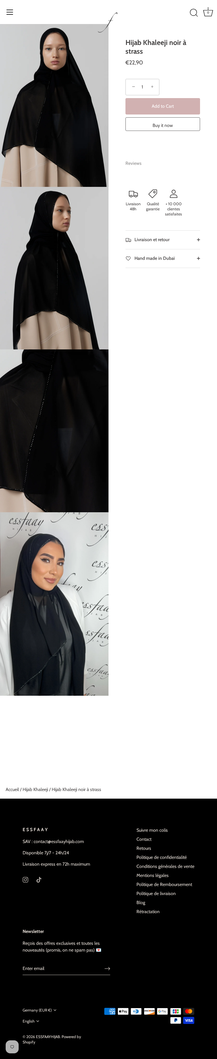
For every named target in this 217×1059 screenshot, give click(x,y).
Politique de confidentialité (161, 857)
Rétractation (148, 911)
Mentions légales (152, 875)
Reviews (133, 163)
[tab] (136, 163)
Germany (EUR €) (37, 1010)
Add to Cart (163, 106)
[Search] (194, 13)
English (28, 1021)
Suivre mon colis (152, 830)
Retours (143, 848)
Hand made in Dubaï (154, 258)
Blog (140, 902)
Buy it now (163, 125)
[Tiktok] (39, 879)
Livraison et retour (151, 239)
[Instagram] (25, 879)
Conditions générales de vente (165, 866)
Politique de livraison (156, 893)
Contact (143, 839)
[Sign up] (107, 968)
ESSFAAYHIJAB (48, 1036)
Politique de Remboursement (164, 884)
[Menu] (10, 12)
